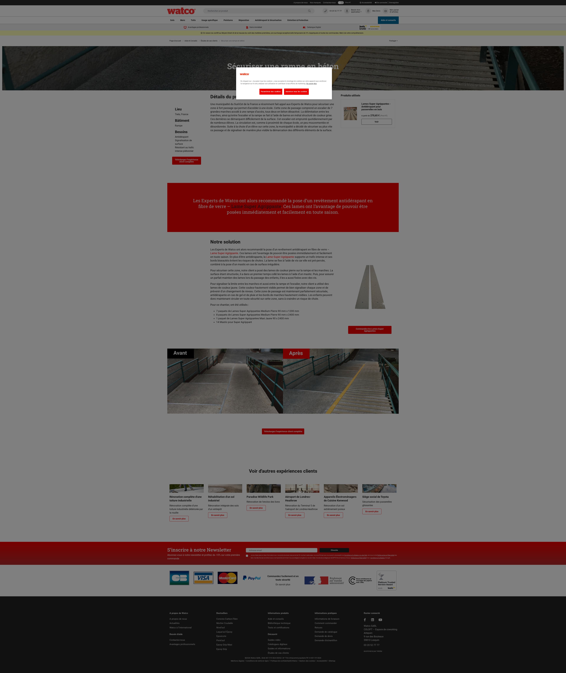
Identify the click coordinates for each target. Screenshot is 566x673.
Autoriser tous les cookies (296, 91)
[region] (284, 83)
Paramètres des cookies (271, 91)
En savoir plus (311, 84)
